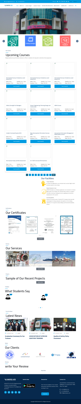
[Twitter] (9, 392)
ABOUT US (22, 5)
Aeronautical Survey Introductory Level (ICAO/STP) (15, 78)
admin (18, 333)
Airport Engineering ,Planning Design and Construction (40, 106)
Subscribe (45, 394)
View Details (16, 86)
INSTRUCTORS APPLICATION (47, 5)
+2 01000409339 (21, 1)
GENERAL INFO (64, 5)
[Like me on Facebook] (59, 1)
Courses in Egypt (29, 5)
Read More (43, 370)
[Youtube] (12, 392)
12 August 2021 (9, 333)
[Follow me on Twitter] (62, 1)
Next (54, 174)
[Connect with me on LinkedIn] (57, 1)
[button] (7, 225)
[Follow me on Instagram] (61, 1)
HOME (17, 5)
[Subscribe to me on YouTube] (68, 1)
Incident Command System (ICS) (13, 133)
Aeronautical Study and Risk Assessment (16, 161)
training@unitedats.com (10, 1)
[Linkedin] (19, 392)
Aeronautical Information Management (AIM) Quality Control (63, 134)
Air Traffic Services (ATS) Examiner (38, 161)
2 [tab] (40, 307)
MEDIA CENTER (56, 5)
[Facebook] (5, 392)
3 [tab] (42, 307)
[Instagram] (15, 392)
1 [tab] (38, 307)
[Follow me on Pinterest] (64, 1)
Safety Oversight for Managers (13, 105)
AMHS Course (57, 105)
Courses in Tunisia (37, 5)
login (71, 1)
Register (75, 1)
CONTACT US (71, 5)
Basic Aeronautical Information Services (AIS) (39, 134)
